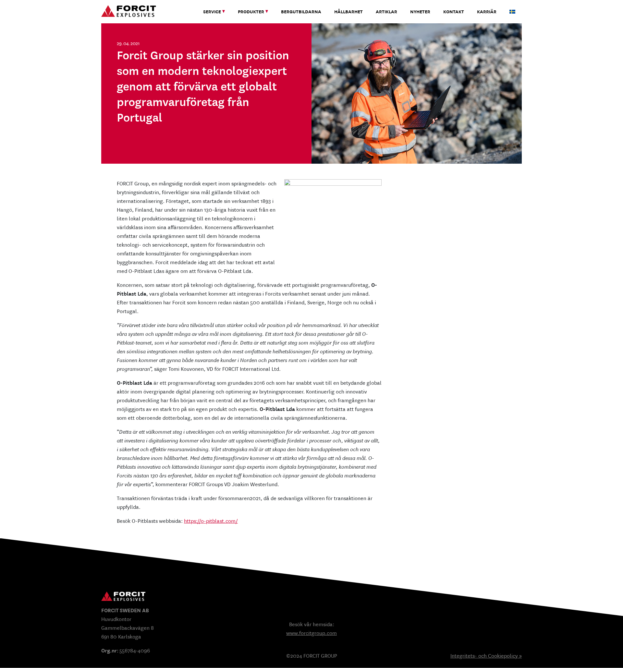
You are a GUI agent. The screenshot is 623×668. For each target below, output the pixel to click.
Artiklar (386, 12)
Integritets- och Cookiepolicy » (486, 655)
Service (212, 12)
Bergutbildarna (301, 12)
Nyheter (420, 12)
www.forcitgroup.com (311, 633)
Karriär (486, 12)
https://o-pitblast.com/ (211, 521)
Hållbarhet (348, 12)
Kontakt (453, 12)
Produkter (251, 12)
